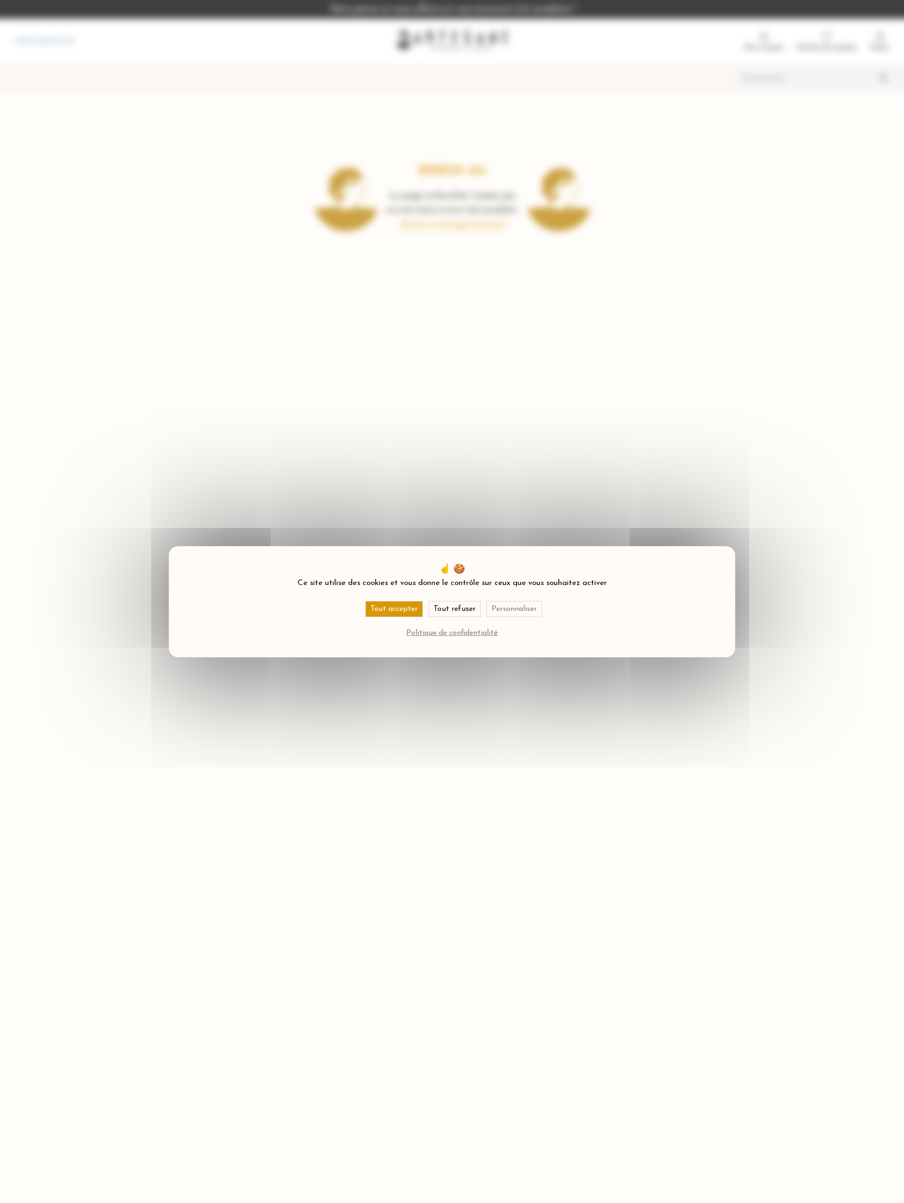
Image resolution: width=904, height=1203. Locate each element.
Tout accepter (394, 609)
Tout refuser (455, 609)
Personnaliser (514, 609)
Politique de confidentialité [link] (452, 633)
